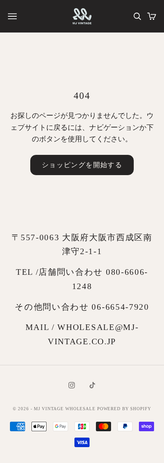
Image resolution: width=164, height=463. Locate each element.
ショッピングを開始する (82, 165)
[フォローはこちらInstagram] (72, 385)
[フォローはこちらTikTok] (92, 385)
